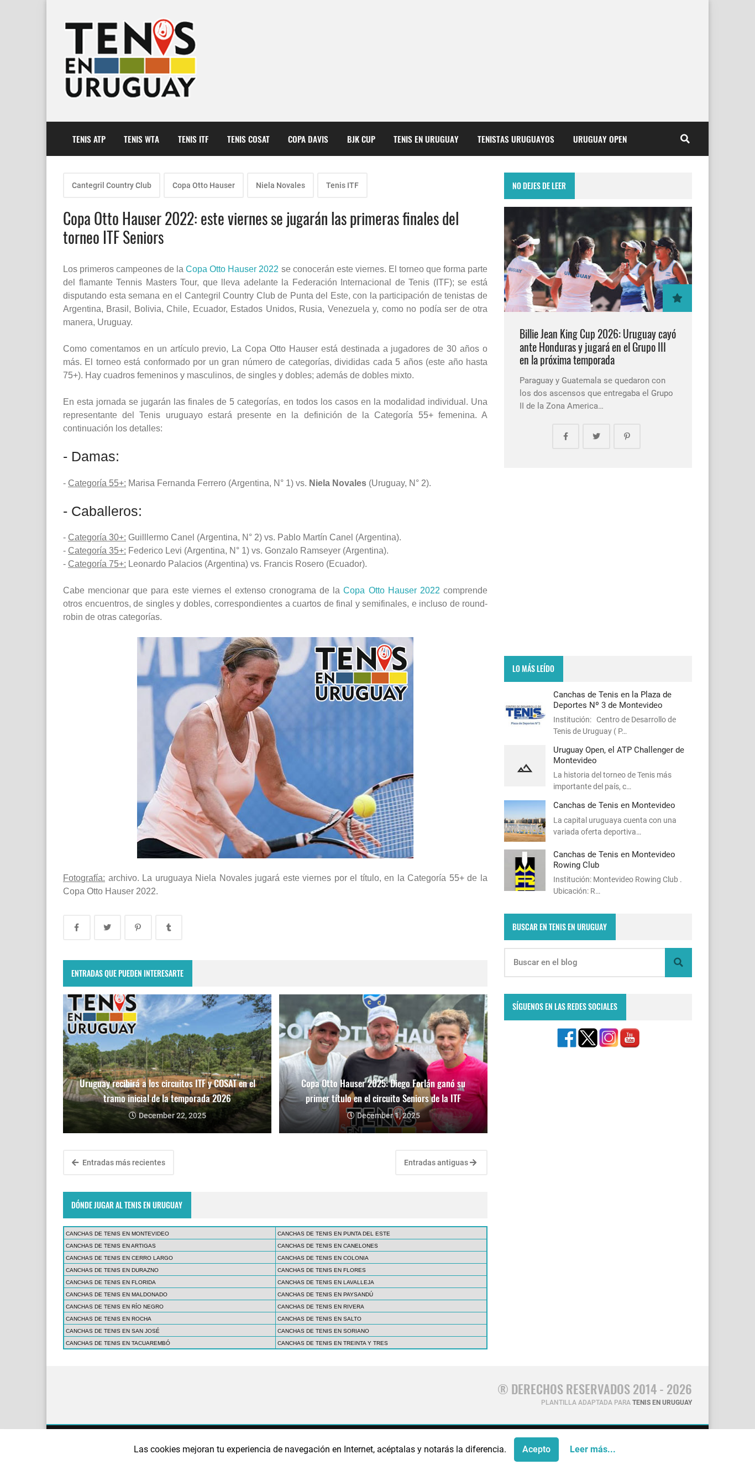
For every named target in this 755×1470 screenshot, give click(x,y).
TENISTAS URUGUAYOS (516, 139)
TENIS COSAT (248, 139)
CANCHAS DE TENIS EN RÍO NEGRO (115, 1307)
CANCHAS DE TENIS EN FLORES (321, 1270)
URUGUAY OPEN (600, 139)
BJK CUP (361, 139)
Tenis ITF (342, 185)
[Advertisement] (598, 561)
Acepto (536, 1449)
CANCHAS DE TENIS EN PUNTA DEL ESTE (333, 1234)
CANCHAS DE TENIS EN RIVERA (320, 1307)
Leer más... (593, 1449)
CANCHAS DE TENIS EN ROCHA (108, 1319)
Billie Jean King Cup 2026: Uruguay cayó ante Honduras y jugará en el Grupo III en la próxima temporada (598, 347)
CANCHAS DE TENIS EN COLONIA (323, 1258)
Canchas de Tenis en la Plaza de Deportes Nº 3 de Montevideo (612, 700)
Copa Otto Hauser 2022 (232, 269)
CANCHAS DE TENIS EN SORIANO (323, 1331)
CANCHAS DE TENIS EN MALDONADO (116, 1294)
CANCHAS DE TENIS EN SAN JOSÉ (113, 1331)
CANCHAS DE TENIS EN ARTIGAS (111, 1246)
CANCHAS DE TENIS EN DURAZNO (112, 1270)
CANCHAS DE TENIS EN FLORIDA (111, 1282)
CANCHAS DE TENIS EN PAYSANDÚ (325, 1294)
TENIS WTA (141, 139)
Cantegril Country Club (111, 185)
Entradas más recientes (123, 1162)
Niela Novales (280, 185)
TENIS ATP (89, 139)
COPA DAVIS (308, 139)
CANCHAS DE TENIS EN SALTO (319, 1319)
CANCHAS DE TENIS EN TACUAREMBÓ (118, 1343)
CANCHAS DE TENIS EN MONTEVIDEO (117, 1234)
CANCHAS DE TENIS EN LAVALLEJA (325, 1282)
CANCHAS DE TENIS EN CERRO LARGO (119, 1258)
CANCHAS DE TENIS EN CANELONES (327, 1246)
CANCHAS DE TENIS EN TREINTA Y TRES (332, 1343)
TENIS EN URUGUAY (426, 139)
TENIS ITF (193, 139)
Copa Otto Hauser (203, 185)
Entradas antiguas (437, 1162)
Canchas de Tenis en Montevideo (614, 805)
